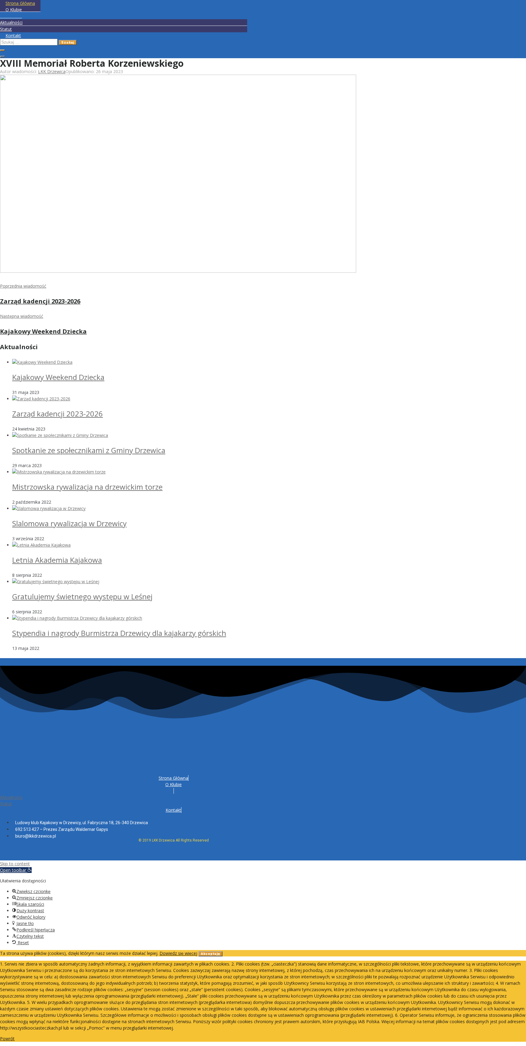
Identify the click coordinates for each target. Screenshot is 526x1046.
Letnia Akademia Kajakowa (57, 560)
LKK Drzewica (51, 71)
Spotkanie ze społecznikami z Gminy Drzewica (88, 450)
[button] (16, 870)
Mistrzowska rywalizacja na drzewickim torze (87, 487)
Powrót (7, 1038)
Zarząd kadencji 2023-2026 (57, 414)
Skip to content (15, 864)
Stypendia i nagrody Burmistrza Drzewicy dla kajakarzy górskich (119, 633)
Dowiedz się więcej (178, 953)
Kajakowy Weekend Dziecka (58, 377)
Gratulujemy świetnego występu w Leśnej (82, 596)
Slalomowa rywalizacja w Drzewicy (69, 523)
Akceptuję (210, 954)
